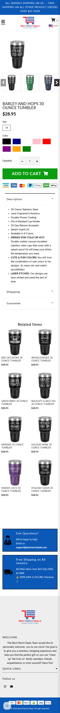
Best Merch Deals (25, 708)
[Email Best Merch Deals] (11, 686)
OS (6, 128)
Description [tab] (14, 199)
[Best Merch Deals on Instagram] (5, 686)
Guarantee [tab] (13, 303)
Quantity (7, 161)
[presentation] (3, 82)
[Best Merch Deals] (30, 22)
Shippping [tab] (13, 292)
